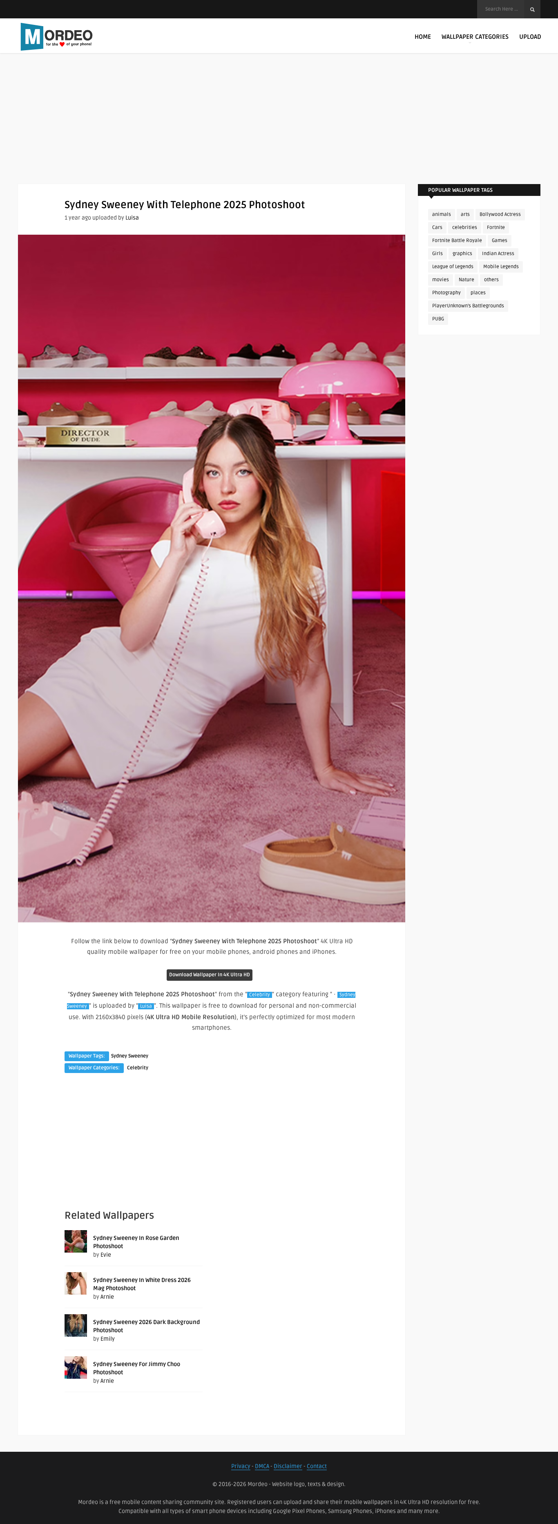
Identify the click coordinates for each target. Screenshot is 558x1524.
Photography (446, 293)
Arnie (107, 1296)
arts (465, 214)
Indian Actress (498, 254)
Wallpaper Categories (475, 36)
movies (440, 280)
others (491, 280)
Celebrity (259, 995)
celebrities (464, 227)
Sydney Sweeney (129, 1056)
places (478, 293)
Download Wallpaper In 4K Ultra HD (209, 975)
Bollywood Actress (500, 214)
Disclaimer (288, 1466)
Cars (437, 227)
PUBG (438, 319)
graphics (462, 254)
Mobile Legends (501, 267)
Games (499, 241)
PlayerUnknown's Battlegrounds (468, 306)
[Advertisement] (279, 126)
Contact (317, 1466)
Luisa (132, 217)
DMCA (262, 1466)
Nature (466, 280)
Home (423, 36)
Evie (105, 1254)
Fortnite (496, 227)
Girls (437, 254)
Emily (107, 1338)
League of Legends (452, 267)
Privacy (240, 1466)
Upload (530, 36)
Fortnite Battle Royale (457, 241)
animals (441, 214)
